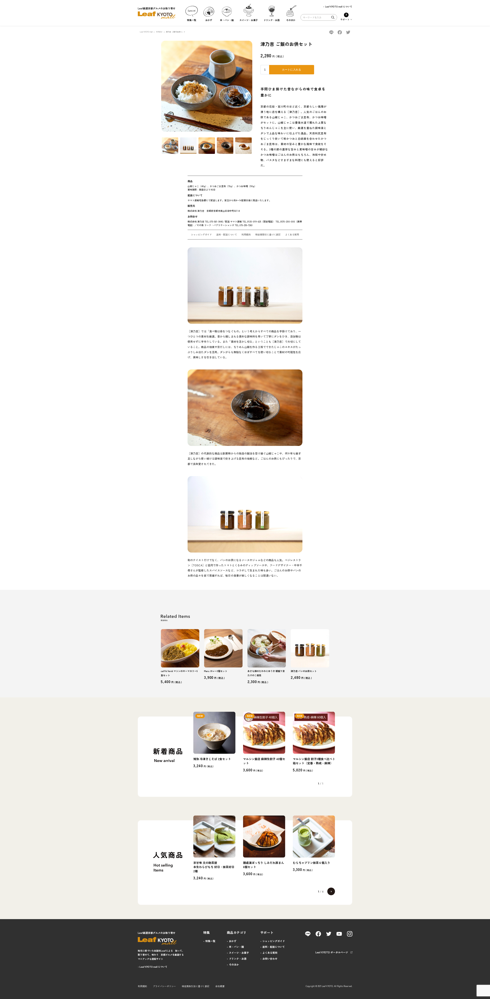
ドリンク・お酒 (237, 958)
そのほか (159, 32)
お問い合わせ (269, 958)
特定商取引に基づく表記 (268, 234)
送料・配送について (226, 234)
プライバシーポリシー (164, 986)
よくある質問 (292, 234)
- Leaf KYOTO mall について (152, 966)
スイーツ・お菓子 (239, 952)
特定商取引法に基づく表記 (195, 986)
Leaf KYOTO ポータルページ (331, 952)
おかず (232, 941)
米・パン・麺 (236, 947)
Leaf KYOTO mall (146, 32)
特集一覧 (210, 941)
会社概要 (220, 986)
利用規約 (246, 234)
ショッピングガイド (201, 234)
